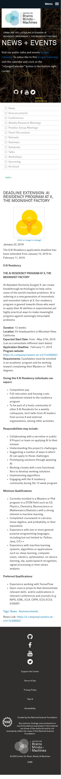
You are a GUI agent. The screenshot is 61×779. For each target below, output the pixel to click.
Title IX (30, 699)
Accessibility (30, 709)
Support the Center (30, 672)
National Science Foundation (44, 718)
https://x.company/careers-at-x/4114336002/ (30, 355)
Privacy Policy (30, 690)
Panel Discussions (19, 132)
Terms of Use (30, 681)
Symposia (14, 147)
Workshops (15, 157)
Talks (11, 152)
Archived (13, 166)
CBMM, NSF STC (11, 33)
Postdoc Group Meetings (23, 127)
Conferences (16, 118)
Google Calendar (47, 57)
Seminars (14, 142)
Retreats (13, 137)
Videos (38, 98)
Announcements (28, 611)
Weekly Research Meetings (24, 123)
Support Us (41, 101)
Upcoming (14, 161)
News (13, 611)
